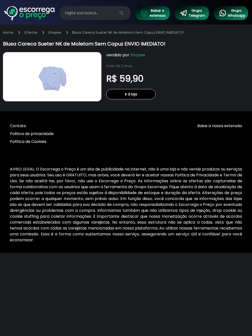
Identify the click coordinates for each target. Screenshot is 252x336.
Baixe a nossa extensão (219, 126)
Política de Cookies (28, 141)
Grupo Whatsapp (236, 13)
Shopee (54, 32)
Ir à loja (131, 94)
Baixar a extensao (158, 13)
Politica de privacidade (32, 134)
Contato (18, 126)
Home (8, 32)
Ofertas (30, 32)
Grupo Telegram (197, 13)
